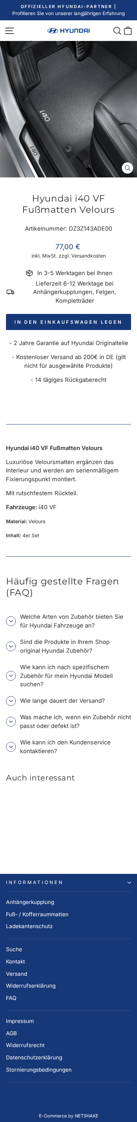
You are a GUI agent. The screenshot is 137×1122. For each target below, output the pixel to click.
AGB (11, 1033)
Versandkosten (88, 256)
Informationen (35, 882)
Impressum (20, 1021)
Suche (14, 949)
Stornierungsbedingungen (39, 1069)
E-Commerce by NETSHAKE (68, 1116)
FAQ (11, 998)
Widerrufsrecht (25, 1045)
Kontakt (15, 961)
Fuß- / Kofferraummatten (37, 914)
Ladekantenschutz (29, 926)
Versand (16, 973)
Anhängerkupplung (30, 902)
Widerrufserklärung (31, 985)
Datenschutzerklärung (34, 1057)
